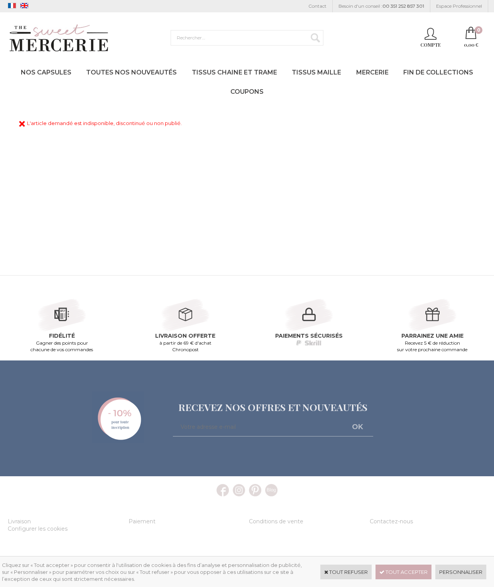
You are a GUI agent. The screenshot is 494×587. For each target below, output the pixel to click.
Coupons (247, 91)
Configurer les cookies (38, 528)
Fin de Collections (438, 72)
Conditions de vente (276, 521)
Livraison (19, 521)
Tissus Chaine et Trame (234, 72)
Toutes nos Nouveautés (131, 72)
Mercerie (372, 72)
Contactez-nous (391, 521)
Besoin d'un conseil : (381, 6)
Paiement (142, 521)
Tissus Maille (316, 72)
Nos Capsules (46, 72)
